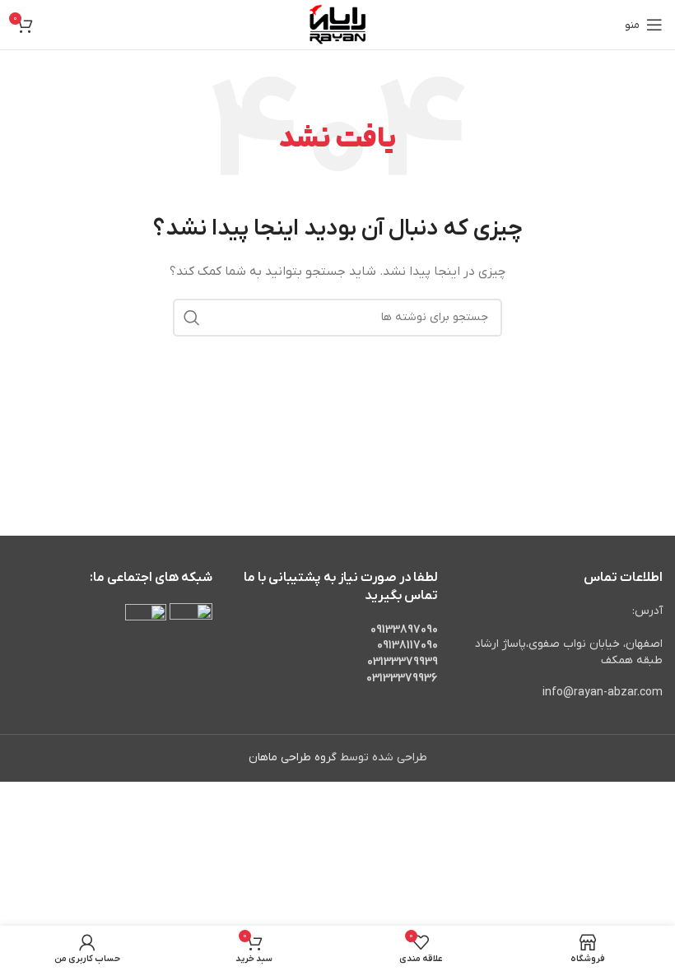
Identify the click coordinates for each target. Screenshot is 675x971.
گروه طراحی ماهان (293, 757)
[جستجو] (192, 318)
